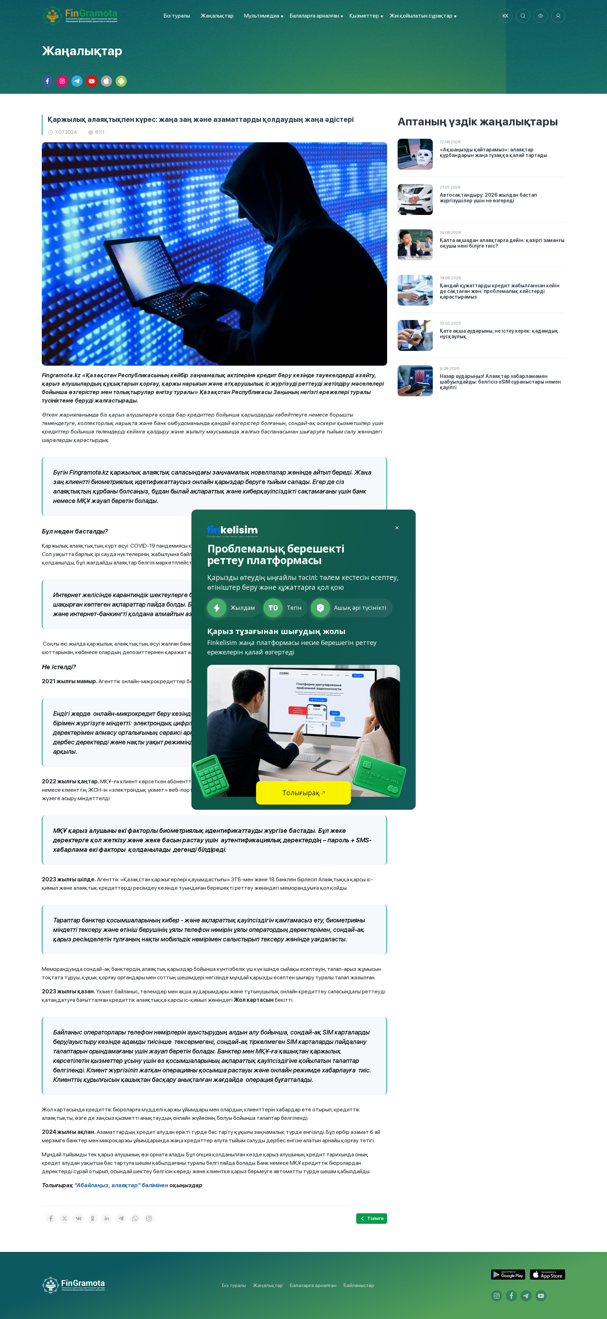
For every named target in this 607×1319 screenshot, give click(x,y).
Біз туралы (177, 15)
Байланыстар (359, 1285)
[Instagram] (149, 1218)
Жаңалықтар (217, 15)
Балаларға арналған (313, 1285)
